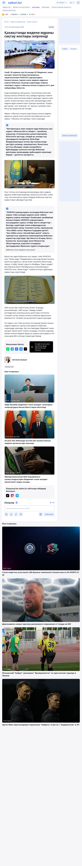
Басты (6, 22)
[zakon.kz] (15, 2)
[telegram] (12, 349)
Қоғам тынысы (32, 22)
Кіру (53, 502)
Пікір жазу (49, 514)
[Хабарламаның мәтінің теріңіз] (29, 508)
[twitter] (25, 349)
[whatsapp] (8, 349)
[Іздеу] (78, 2)
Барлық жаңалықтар (18, 22)
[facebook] (16, 349)
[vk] (21, 349)
